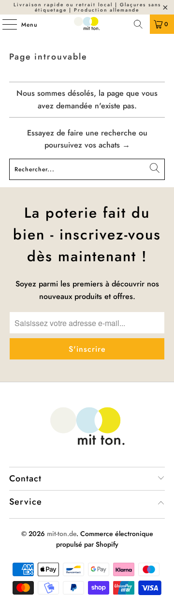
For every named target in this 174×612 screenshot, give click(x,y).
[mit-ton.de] (87, 24)
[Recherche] (138, 24)
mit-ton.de (61, 533)
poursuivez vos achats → (87, 144)
